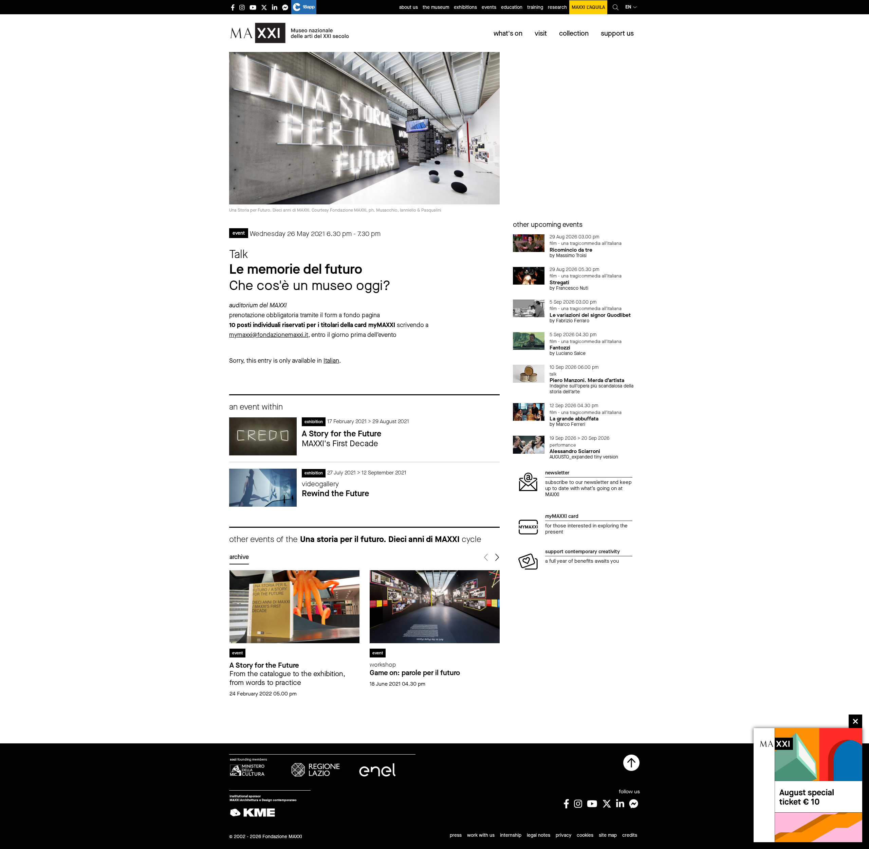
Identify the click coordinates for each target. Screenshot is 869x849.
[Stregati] (529, 275)
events (489, 7)
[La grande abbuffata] (529, 411)
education (511, 7)
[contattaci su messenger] (285, 7)
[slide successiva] (497, 557)
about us (408, 7)
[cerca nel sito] (616, 7)
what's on (508, 33)
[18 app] (303, 7)
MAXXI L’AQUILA (588, 7)
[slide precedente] (487, 557)
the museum (436, 7)
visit (541, 33)
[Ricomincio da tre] (529, 242)
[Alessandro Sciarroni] (529, 444)
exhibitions (465, 7)
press (456, 835)
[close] (855, 721)
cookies (585, 835)
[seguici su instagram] (242, 7)
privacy (563, 835)
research (557, 7)
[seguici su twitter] (264, 7)
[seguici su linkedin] (274, 7)
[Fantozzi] (529, 340)
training (535, 7)
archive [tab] (239, 557)
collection (574, 33)
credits (629, 835)
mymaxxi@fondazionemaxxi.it (268, 335)
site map (608, 835)
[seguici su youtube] (253, 7)
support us (617, 33)
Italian (331, 361)
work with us (481, 835)
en (628, 7)
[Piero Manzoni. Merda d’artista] (529, 373)
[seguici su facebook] (232, 7)
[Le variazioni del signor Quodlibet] (529, 307)
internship (510, 835)
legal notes (538, 835)
